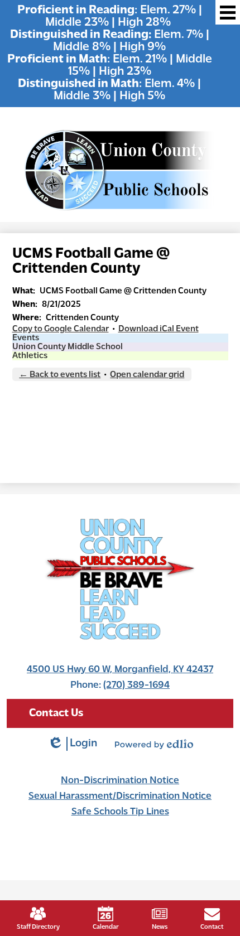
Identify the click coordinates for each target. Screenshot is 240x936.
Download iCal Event (158, 329)
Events (25, 338)
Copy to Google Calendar (60, 329)
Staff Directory (38, 927)
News (159, 927)
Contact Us (56, 713)
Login (72, 744)
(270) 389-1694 (136, 686)
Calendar (106, 927)
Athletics (29, 355)
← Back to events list (59, 374)
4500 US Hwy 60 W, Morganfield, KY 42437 (120, 670)
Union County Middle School (67, 346)
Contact (211, 927)
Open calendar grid (147, 374)
